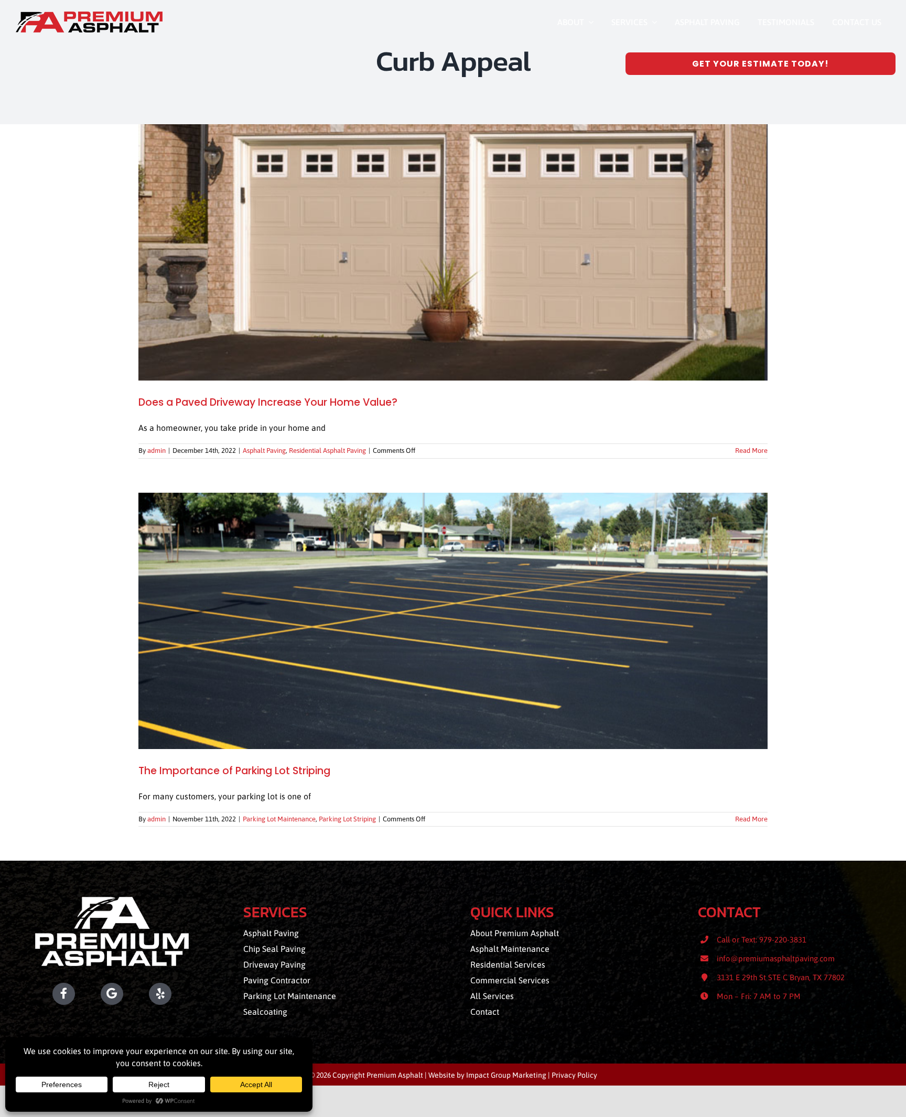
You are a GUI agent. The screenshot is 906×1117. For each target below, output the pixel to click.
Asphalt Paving (264, 450)
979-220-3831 (782, 939)
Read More (751, 450)
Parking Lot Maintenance (279, 819)
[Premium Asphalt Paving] (89, 15)
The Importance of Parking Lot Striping (234, 771)
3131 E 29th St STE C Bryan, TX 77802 (781, 977)
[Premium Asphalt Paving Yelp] (178, 994)
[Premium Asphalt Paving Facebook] (45, 994)
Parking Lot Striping (347, 819)
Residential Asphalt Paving (327, 450)
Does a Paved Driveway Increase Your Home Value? (267, 402)
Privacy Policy (574, 1075)
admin (156, 450)
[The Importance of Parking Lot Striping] (453, 621)
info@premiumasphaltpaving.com (776, 958)
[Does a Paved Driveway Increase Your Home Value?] (453, 252)
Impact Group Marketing (506, 1075)
